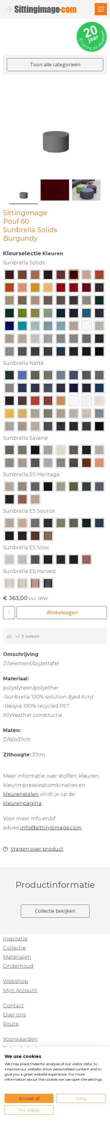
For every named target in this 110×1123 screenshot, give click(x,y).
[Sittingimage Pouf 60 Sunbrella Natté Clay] (86, 415)
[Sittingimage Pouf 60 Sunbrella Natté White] (73, 402)
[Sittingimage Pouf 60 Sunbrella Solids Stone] (22, 340)
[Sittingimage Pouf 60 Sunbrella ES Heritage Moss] (61, 488)
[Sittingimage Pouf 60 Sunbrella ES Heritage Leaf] (73, 488)
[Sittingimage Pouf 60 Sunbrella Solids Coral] (22, 289)
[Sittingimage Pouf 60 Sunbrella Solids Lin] (9, 340)
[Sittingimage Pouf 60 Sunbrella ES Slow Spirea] (22, 561)
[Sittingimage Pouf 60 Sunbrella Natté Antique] (35, 427)
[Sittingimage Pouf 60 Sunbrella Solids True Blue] (9, 327)
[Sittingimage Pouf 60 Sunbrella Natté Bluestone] (35, 389)
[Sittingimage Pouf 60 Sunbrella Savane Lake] (9, 451)
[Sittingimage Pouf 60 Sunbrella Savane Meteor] (61, 464)
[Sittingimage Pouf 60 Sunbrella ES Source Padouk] (35, 537)
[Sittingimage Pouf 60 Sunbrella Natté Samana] (22, 376)
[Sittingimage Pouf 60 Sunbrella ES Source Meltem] (35, 524)
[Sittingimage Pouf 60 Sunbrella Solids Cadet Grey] (73, 340)
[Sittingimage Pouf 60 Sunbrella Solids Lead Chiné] (86, 340)
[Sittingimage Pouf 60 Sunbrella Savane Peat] (35, 451)
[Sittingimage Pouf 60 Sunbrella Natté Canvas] (99, 402)
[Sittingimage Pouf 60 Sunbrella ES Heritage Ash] (22, 488)
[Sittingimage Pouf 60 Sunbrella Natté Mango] (61, 402)
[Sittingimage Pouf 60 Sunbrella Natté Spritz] (35, 402)
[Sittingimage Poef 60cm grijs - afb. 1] (55, 124)
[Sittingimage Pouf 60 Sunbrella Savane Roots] (73, 464)
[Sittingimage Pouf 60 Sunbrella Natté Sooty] (73, 427)
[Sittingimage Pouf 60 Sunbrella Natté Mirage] (48, 389)
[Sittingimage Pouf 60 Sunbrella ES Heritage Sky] (99, 488)
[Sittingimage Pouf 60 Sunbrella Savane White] (61, 451)
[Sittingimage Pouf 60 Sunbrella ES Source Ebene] (22, 537)
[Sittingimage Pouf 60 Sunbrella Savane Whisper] (48, 464)
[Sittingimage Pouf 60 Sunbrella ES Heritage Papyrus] (9, 488)
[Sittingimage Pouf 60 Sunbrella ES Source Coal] (9, 537)
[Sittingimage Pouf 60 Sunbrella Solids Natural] (86, 327)
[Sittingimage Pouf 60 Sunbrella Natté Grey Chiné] (99, 415)
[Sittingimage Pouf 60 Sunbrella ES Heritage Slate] (35, 488)
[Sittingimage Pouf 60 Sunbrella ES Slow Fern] (35, 561)
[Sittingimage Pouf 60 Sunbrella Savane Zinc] (9, 464)
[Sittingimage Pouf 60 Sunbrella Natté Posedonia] (9, 376)
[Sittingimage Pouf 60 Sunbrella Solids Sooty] (86, 353)
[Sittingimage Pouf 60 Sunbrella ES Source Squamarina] (73, 524)
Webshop (15, 981)
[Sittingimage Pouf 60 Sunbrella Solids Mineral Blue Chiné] (48, 327)
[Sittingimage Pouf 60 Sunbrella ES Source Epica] (22, 524)
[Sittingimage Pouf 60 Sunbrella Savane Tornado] (35, 464)
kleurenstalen (21, 794)
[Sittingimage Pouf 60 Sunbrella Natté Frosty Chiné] (61, 376)
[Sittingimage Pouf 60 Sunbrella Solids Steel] (9, 353)
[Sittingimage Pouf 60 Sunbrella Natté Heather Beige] (35, 415)
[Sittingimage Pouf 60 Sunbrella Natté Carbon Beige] (86, 376)
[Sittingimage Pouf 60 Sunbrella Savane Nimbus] (48, 451)
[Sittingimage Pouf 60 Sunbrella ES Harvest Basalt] (48, 584)
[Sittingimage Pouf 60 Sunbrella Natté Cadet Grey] (9, 389)
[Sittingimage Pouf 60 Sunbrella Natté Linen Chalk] (73, 415)
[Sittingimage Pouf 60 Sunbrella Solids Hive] (48, 289)
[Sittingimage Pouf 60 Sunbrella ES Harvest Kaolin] (9, 584)
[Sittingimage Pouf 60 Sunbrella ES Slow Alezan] (86, 561)
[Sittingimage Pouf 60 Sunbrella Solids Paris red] (86, 289)
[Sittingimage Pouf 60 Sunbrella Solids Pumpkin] (9, 289)
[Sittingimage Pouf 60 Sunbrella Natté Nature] (86, 402)
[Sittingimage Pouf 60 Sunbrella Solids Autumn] (61, 276)
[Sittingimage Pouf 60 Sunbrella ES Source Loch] (99, 524)
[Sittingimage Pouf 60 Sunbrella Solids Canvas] (99, 327)
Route (11, 1024)
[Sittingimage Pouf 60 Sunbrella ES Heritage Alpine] (86, 488)
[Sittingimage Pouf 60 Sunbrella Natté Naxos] (22, 389)
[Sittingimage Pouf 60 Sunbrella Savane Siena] (99, 464)
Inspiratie (15, 939)
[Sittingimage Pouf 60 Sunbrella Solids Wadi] (35, 276)
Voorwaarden (20, 1039)
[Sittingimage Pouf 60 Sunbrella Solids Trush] (35, 302)
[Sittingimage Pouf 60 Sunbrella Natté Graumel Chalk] (9, 427)
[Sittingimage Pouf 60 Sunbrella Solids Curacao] (35, 327)
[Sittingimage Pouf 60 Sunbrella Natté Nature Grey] (99, 376)
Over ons (14, 1015)
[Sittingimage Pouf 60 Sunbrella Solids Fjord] (61, 327)
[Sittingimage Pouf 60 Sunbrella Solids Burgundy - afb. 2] (55, 190)
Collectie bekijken (55, 911)
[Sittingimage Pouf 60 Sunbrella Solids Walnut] (22, 276)
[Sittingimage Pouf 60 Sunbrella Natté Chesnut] (9, 402)
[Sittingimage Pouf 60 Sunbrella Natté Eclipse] (73, 389)
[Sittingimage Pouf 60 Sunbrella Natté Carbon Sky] (73, 376)
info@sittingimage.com (51, 828)
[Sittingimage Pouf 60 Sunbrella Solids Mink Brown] (99, 289)
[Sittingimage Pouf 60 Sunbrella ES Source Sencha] (61, 524)
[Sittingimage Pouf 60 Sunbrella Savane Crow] (86, 451)
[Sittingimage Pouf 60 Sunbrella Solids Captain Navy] (99, 314)
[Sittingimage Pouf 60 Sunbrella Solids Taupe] (61, 302)
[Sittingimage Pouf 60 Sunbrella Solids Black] (99, 353)
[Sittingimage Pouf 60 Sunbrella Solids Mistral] (61, 353)
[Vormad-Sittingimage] (46, 9)
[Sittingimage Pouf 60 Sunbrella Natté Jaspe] (48, 402)
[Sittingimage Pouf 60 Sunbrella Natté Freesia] (9, 415)
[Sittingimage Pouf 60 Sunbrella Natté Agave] (48, 376)
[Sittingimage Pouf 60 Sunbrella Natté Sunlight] (22, 415)
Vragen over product (37, 849)
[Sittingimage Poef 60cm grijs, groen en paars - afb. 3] (86, 190)
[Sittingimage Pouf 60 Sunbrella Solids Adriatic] (86, 314)
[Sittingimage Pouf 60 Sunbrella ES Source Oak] (9, 524)
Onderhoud (18, 966)
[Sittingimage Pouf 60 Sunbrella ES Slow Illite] (61, 561)
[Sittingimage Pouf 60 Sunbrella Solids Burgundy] (73, 276)
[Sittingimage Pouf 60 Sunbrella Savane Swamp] (22, 451)
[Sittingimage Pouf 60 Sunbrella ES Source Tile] (48, 537)
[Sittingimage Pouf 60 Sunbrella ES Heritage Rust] (22, 500)
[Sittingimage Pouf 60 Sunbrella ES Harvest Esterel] (35, 584)
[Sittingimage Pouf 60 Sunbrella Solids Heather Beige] (22, 302)
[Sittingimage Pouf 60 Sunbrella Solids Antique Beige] (9, 302)
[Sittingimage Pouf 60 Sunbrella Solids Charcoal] (99, 340)
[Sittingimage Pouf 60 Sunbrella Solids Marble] (35, 340)
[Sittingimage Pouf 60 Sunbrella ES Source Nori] (86, 524)
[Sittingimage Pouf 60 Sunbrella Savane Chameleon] (73, 451)
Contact (13, 1006)
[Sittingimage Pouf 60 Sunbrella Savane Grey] (99, 451)
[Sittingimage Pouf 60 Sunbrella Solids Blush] (86, 276)
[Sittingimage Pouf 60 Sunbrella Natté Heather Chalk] (61, 415)
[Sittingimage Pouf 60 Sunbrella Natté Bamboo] (35, 376)
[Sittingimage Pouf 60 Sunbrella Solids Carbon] (73, 353)
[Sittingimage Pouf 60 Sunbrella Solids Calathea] (99, 302)
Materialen (17, 957)
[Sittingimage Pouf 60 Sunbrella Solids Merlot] (9, 276)
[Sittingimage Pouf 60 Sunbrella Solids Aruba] (22, 327)
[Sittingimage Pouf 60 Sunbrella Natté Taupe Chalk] (22, 427)
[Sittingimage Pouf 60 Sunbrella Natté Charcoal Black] (86, 427)
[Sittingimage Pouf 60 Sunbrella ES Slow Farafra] (9, 561)
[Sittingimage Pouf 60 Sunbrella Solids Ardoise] (35, 353)
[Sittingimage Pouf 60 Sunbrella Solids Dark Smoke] (73, 302)
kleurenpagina (22, 803)
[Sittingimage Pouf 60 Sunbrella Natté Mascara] (99, 427)
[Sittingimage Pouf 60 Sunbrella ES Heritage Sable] (9, 500)
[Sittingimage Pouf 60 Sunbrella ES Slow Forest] (48, 561)
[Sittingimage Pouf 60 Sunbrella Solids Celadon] (48, 314)
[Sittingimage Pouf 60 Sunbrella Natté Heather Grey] (48, 415)
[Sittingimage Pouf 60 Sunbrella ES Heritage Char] (48, 488)
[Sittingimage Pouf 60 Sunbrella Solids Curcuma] (35, 289)
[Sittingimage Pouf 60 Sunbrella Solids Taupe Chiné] (48, 302)
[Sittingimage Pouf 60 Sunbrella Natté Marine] (86, 389)
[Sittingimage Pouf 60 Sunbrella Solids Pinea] (9, 314)
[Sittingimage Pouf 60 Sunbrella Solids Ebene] (48, 276)
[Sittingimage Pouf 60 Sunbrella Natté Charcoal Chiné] (48, 427)
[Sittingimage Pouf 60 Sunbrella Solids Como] (61, 314)
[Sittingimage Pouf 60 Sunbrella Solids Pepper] (73, 289)
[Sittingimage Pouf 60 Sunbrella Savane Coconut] (22, 464)
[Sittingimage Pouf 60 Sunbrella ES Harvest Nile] (22, 584)
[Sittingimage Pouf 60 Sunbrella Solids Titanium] (22, 353)
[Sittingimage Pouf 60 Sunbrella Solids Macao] (22, 314)
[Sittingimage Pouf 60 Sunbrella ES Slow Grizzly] (73, 561)
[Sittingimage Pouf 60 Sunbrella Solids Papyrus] (73, 327)
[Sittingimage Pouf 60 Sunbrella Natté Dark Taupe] (61, 427)
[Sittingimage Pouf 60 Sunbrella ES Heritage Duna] (35, 500)
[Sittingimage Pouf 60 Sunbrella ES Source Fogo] (48, 524)
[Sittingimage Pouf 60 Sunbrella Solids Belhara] (73, 314)
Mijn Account (20, 990)
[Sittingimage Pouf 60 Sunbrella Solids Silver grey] (48, 340)
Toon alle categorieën (55, 64)
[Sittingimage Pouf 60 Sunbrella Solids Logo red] (61, 289)
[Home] (101, 9)
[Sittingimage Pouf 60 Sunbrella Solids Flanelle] (48, 353)
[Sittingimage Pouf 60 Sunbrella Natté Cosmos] (61, 389)
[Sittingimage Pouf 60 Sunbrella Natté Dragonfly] (99, 389)
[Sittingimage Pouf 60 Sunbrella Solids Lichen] (35, 314)
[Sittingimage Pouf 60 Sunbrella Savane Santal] (86, 464)
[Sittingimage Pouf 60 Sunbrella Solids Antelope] (99, 276)
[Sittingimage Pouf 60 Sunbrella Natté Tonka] (22, 402)
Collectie (14, 948)
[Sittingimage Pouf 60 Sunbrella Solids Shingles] (61, 340)
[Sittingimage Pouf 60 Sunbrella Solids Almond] (86, 302)
